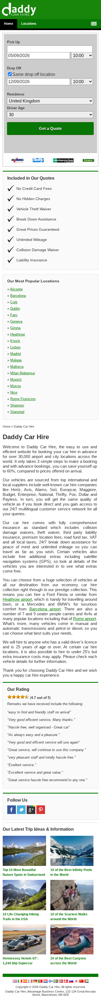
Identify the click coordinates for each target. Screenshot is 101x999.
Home (8, 24)
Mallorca (16, 367)
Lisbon (15, 347)
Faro (13, 315)
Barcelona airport (45, 609)
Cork (14, 302)
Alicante (16, 289)
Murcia (15, 386)
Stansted (17, 412)
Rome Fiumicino (23, 399)
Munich (16, 380)
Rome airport (84, 618)
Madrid (15, 354)
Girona (15, 328)
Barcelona (18, 296)
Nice (13, 392)
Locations (28, 24)
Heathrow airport (17, 599)
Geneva (16, 321)
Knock (15, 341)
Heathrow (17, 334)
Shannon (17, 405)
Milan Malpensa (22, 373)
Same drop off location (33, 74)
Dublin (15, 309)
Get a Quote (50, 128)
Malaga (16, 360)
